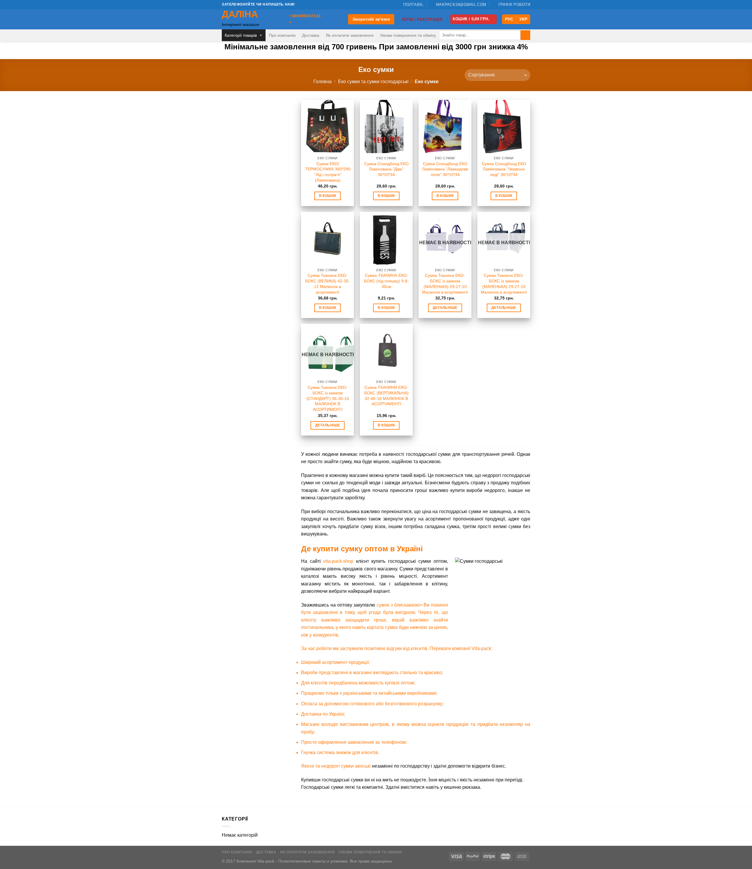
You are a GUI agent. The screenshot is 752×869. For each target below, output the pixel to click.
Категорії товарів (241, 35)
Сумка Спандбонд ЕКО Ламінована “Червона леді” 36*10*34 (504, 169)
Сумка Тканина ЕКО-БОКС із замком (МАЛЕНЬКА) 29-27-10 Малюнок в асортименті (445, 283)
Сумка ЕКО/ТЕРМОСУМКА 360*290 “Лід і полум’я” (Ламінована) (327, 171)
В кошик (327, 195)
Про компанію (282, 35)
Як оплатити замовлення (350, 35)
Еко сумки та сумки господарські (373, 81)
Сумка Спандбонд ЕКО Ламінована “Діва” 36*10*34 (386, 169)
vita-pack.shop (338, 561)
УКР (523, 19)
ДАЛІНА (240, 14)
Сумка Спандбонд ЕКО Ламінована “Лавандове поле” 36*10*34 (445, 169)
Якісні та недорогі (321, 765)
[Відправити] (525, 35)
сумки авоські (356, 765)
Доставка (310, 35)
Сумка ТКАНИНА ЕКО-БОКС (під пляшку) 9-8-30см (386, 281)
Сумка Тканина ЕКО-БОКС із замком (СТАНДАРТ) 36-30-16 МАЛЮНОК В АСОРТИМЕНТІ (327, 398)
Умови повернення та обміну (408, 35)
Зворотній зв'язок (371, 19)
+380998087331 (305, 16)
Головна (322, 81)
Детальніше (445, 307)
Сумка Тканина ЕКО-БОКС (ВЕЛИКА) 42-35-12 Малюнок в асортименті (327, 283)
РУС (509, 19)
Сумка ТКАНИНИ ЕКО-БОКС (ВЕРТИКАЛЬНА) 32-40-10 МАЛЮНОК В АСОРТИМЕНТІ (386, 395)
